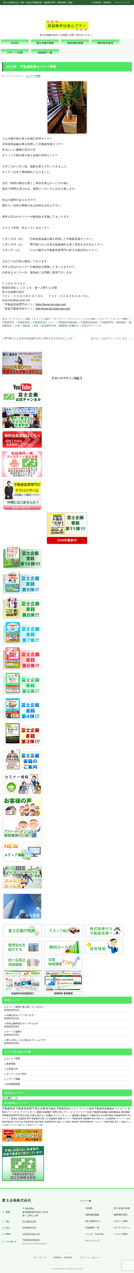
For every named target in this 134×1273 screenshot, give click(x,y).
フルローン (99, 1122)
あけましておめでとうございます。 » (111, 338)
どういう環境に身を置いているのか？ (25, 1007)
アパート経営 (86, 1108)
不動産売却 (8, 322)
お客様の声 (12, 1068)
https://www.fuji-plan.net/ (51, 304)
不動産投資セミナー (44, 322)
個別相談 (121, 322)
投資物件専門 (120, 1115)
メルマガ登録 (121, 1234)
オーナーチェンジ (62, 1115)
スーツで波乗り (14, 1031)
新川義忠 (51, 1108)
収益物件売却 (49, 325)
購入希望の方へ (94, 1221)
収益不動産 (39, 1122)
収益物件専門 (24, 1118)
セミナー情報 (33, 75)
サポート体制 (121, 1221)
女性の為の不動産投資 (24, 1122)
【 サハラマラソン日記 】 (67, 378)
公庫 (17, 325)
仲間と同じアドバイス (63, 1112)
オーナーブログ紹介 (16, 1074)
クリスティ (121, 1108)
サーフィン (75, 318)
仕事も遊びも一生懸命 (41, 1115)
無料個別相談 (92, 1214)
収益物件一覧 (92, 1227)
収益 (36, 325)
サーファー (60, 318)
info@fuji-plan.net (31, 1234)
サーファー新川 (16, 1125)
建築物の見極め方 (69, 325)
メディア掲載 (13, 1079)
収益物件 (53, 1118)
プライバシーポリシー (90, 1257)
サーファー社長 (84, 1112)
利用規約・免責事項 (102, 3)
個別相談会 (114, 1112)
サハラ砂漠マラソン (30, 1125)
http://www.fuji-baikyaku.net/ (53, 308)
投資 (116, 1122)
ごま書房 (122, 1122)
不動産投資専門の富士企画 (15, 1115)
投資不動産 (109, 1122)
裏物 (60, 1118)
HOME (89, 1208)
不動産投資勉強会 (67, 322)
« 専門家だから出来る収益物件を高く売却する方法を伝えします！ (38, 338)
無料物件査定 (121, 1214)
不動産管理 (107, 322)
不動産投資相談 (89, 322)
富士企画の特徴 (122, 1208)
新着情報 (11, 1063)
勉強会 (26, 325)
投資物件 (47, 1112)
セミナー (105, 318)
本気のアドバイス (92, 325)
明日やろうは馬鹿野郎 (106, 1119)
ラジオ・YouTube (95, 1234)
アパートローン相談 (19, 318)
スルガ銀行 (90, 318)
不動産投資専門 (25, 1108)
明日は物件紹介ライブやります (22, 1023)
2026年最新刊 (67, 540)
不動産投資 (23, 322)
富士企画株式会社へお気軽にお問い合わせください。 (67, 35)
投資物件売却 (50, 1122)
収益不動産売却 (86, 1122)
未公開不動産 (107, 1115)
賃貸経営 (75, 1122)
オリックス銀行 (42, 318)
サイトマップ (123, 3)
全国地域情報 (13, 1084)
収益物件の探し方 (39, 1118)
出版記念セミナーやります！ (21, 1015)
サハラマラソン (122, 1227)
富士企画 (40, 1108)
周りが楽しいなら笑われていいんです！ (26, 1040)
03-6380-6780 (29, 1221)
